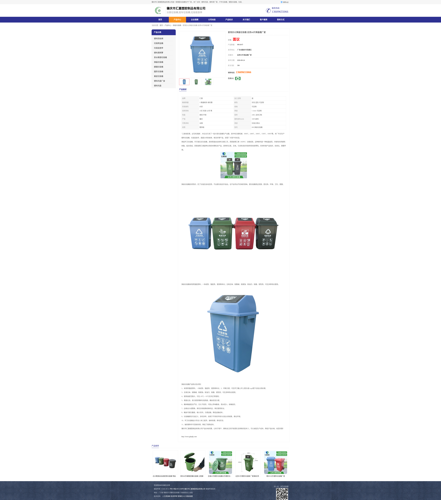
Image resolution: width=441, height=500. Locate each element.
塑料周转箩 (158, 53)
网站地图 (189, 496)
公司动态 (212, 20)
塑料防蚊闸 (158, 39)
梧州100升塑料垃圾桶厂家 (227, 476)
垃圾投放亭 (158, 48)
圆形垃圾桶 (158, 72)
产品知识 (229, 20)
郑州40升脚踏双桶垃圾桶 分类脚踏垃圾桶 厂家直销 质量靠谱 (153, 476)
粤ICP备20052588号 (177, 489)
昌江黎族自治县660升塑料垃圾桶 (254, 476)
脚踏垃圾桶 (158, 67)
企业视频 (194, 20)
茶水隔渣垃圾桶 (160, 57)
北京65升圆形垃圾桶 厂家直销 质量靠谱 (201, 476)
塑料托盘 (157, 86)
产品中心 (177, 20)
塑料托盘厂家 (159, 81)
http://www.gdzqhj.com (189, 436)
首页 (160, 20)
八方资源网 (166, 496)
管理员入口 (182, 496)
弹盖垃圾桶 (177, 25)
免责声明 (174, 496)
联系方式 (280, 20)
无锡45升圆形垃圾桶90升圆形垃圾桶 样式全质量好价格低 (179, 476)
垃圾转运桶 (158, 43)
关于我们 (246, 20)
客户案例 (263, 20)
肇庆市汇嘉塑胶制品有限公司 (194, 489)
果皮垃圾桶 (158, 76)
